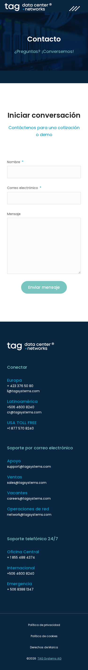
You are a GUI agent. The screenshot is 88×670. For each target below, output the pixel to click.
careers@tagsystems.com (29, 498)
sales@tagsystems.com (26, 482)
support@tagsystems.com (29, 466)
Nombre (14, 162)
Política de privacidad (44, 625)
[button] (74, 9)
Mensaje (14, 214)
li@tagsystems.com (23, 391)
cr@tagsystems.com (24, 412)
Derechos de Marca (44, 647)
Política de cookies (44, 636)
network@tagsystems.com (29, 514)
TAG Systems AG (49, 658)
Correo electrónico (23, 188)
